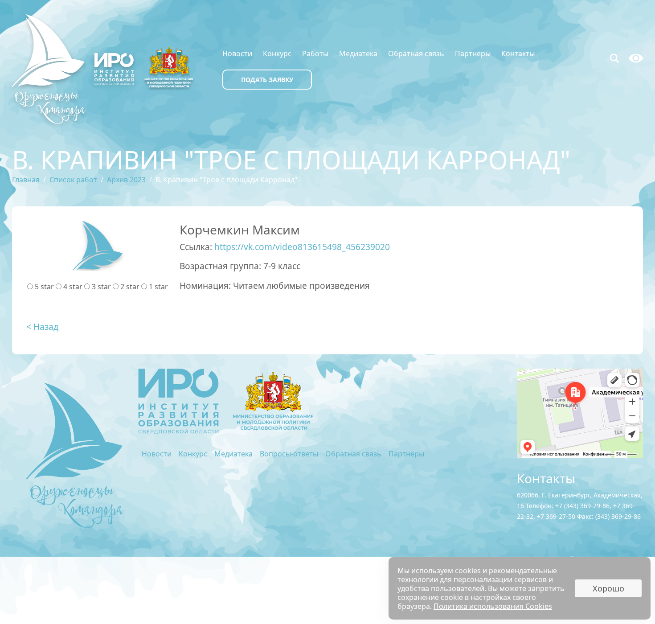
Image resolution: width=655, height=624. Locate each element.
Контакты (518, 53)
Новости (237, 53)
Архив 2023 (126, 180)
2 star (129, 286)
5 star (44, 286)
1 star (158, 286)
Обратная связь (416, 53)
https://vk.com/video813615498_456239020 (302, 247)
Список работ (73, 180)
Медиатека (358, 53)
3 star (101, 286)
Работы (315, 53)
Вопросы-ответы (289, 454)
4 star (72, 286)
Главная (26, 180)
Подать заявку (267, 79)
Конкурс (277, 53)
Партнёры (473, 53)
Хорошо (608, 588)
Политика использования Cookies (493, 606)
